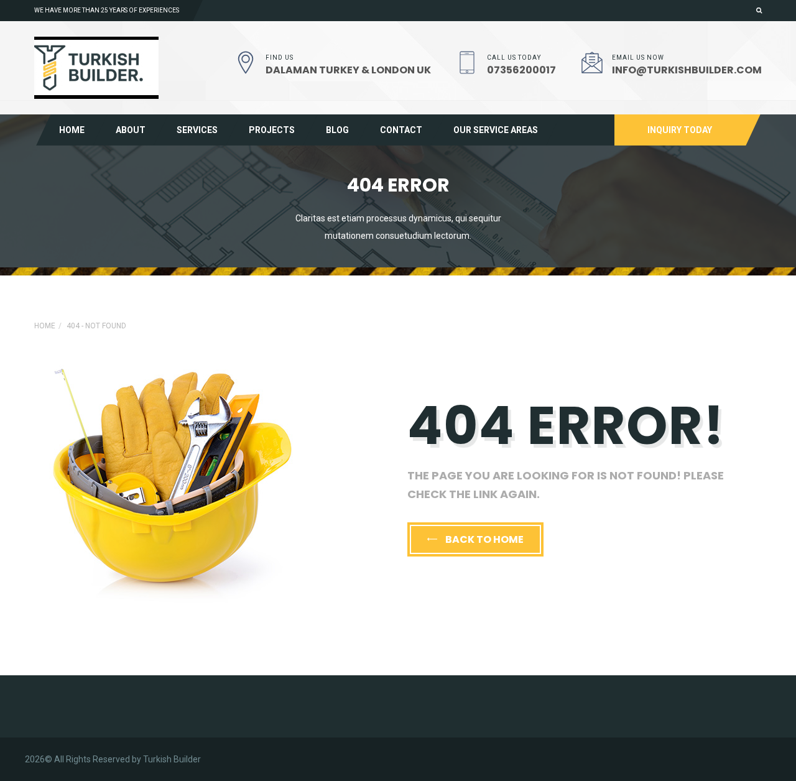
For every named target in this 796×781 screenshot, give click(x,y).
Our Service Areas (495, 130)
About (131, 130)
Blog (337, 130)
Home (72, 130)
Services (197, 130)
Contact (401, 130)
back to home (483, 539)
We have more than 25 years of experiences (106, 10)
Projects (272, 130)
